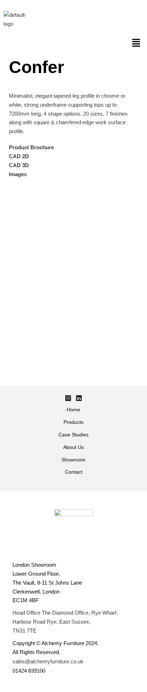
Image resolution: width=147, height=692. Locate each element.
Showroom (73, 460)
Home (73, 409)
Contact (73, 472)
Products (73, 422)
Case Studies (73, 434)
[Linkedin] (79, 398)
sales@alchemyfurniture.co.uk (47, 661)
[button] (136, 44)
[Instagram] (68, 398)
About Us (73, 447)
